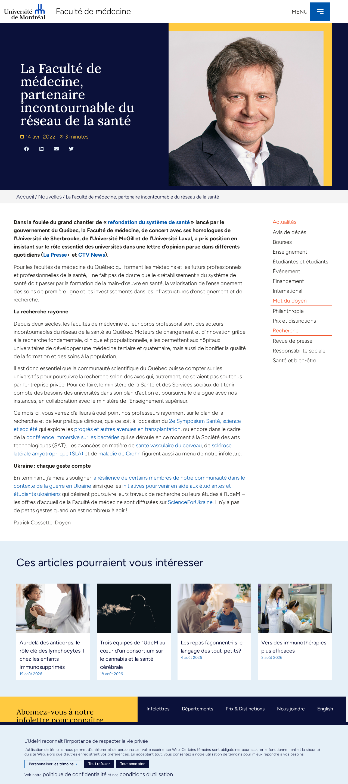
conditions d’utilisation (146, 774)
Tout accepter (132, 763)
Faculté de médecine (93, 11)
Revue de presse (292, 341)
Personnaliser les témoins (53, 764)
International (287, 291)
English (325, 709)
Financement (288, 281)
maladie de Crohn (119, 453)
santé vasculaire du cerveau (169, 445)
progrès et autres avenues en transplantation (127, 429)
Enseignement (290, 251)
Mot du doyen (290, 300)
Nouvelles (50, 196)
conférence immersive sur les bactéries (72, 437)
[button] (26, 148)
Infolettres (158, 709)
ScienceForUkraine (190, 502)
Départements (197, 709)
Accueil (25, 196)
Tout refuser (99, 763)
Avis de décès (289, 232)
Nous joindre (291, 709)
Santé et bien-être (294, 360)
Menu (299, 11)
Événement (286, 271)
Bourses (282, 242)
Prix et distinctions (294, 320)
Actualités (284, 222)
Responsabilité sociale (299, 350)
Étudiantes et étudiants (300, 261)
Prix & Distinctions (245, 709)
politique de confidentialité (75, 774)
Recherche (286, 330)
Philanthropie (288, 311)
